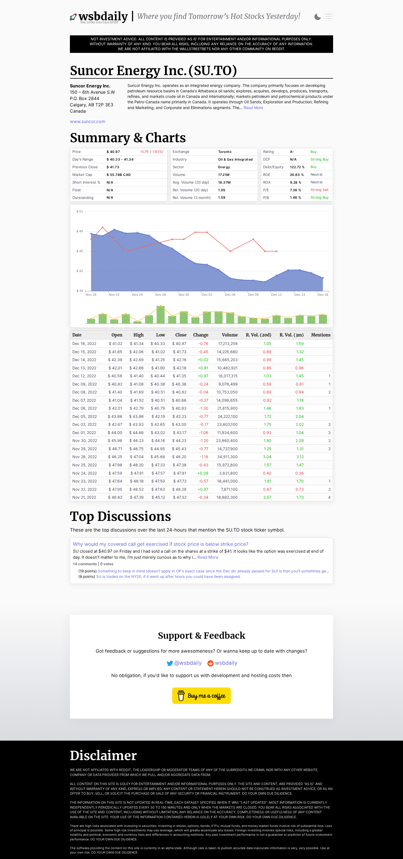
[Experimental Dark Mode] (317, 16)
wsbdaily (226, 663)
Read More (207, 557)
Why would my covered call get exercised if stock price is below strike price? (160, 544)
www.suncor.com (87, 121)
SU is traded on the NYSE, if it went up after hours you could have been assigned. (168, 576)
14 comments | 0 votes (93, 564)
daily (107, 17)
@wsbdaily (188, 663)
